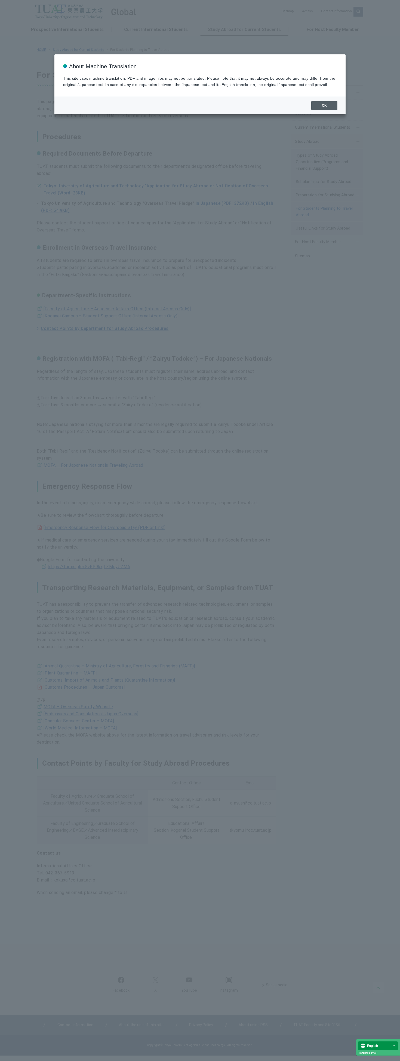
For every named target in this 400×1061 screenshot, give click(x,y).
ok (324, 105)
